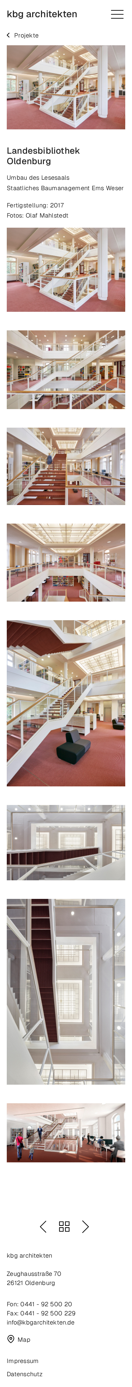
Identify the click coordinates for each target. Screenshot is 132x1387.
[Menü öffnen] (117, 14)
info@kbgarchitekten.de (41, 1322)
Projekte (26, 35)
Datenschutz (25, 1374)
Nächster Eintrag (85, 1226)
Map (24, 1339)
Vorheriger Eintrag (43, 1226)
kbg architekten (42, 14)
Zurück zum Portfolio (64, 1226)
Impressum (23, 1361)
